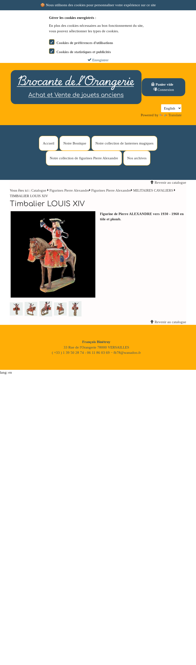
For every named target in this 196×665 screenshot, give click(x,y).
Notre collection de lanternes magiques (124, 143)
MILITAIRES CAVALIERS (153, 190)
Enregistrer (100, 60)
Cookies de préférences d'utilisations (84, 43)
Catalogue (38, 190)
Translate (175, 115)
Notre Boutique (74, 143)
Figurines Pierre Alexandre (69, 190)
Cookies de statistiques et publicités (83, 52)
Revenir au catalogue (170, 182)
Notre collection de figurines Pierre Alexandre (84, 158)
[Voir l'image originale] (53, 254)
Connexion (165, 90)
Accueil (48, 143)
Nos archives (137, 158)
